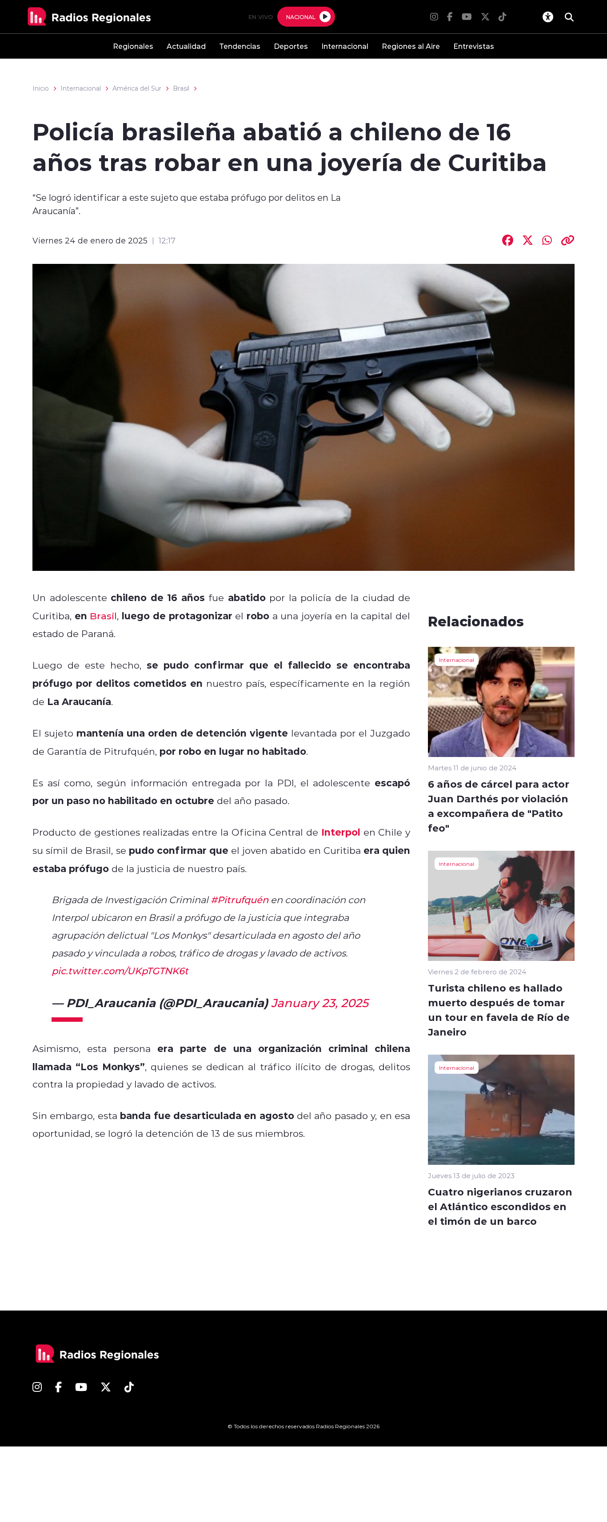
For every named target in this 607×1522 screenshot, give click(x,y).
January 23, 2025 (319, 1002)
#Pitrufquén (239, 899)
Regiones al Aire (411, 46)
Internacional (344, 46)
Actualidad (186, 46)
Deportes (291, 46)
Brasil (181, 88)
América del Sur (136, 88)
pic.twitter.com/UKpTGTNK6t (120, 970)
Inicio (40, 88)
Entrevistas (473, 46)
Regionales (133, 46)
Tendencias (239, 46)
